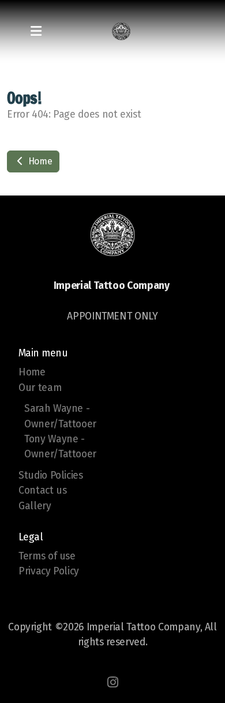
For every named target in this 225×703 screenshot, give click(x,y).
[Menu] (35, 31)
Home (39, 161)
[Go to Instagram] (112, 682)
